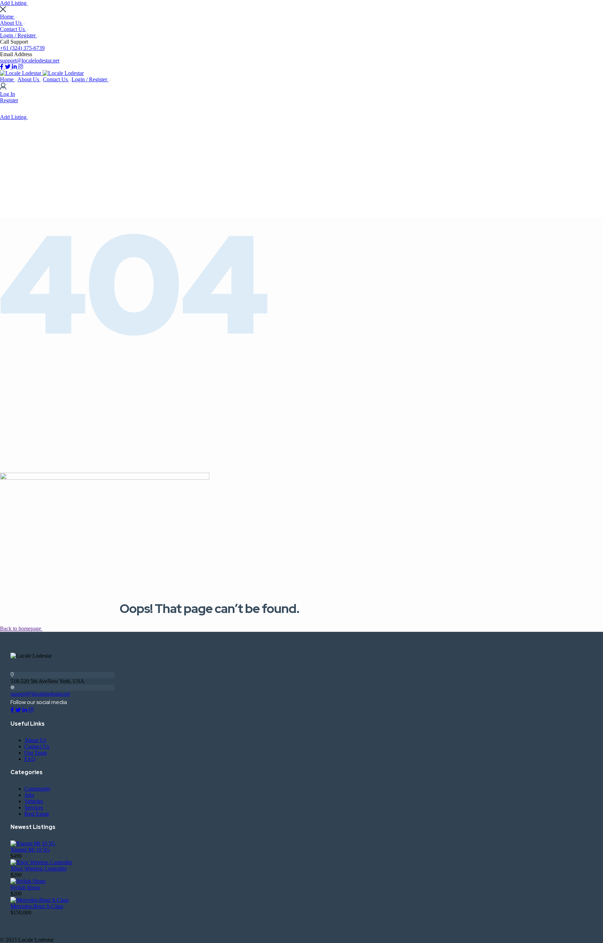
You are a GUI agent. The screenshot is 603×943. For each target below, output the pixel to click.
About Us (11, 23)
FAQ (30, 759)
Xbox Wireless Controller (38, 868)
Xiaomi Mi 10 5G (30, 850)
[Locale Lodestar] (21, 73)
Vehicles (33, 801)
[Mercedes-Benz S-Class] (39, 900)
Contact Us (13, 29)
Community (37, 789)
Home (7, 17)
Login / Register (18, 35)
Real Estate (36, 814)
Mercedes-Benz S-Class (36, 906)
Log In (7, 94)
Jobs (29, 795)
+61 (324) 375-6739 (22, 48)
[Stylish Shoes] (28, 881)
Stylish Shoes (25, 887)
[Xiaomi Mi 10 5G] (32, 843)
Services (33, 807)
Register (9, 100)
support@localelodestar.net (29, 60)
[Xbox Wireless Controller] (41, 862)
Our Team (35, 753)
